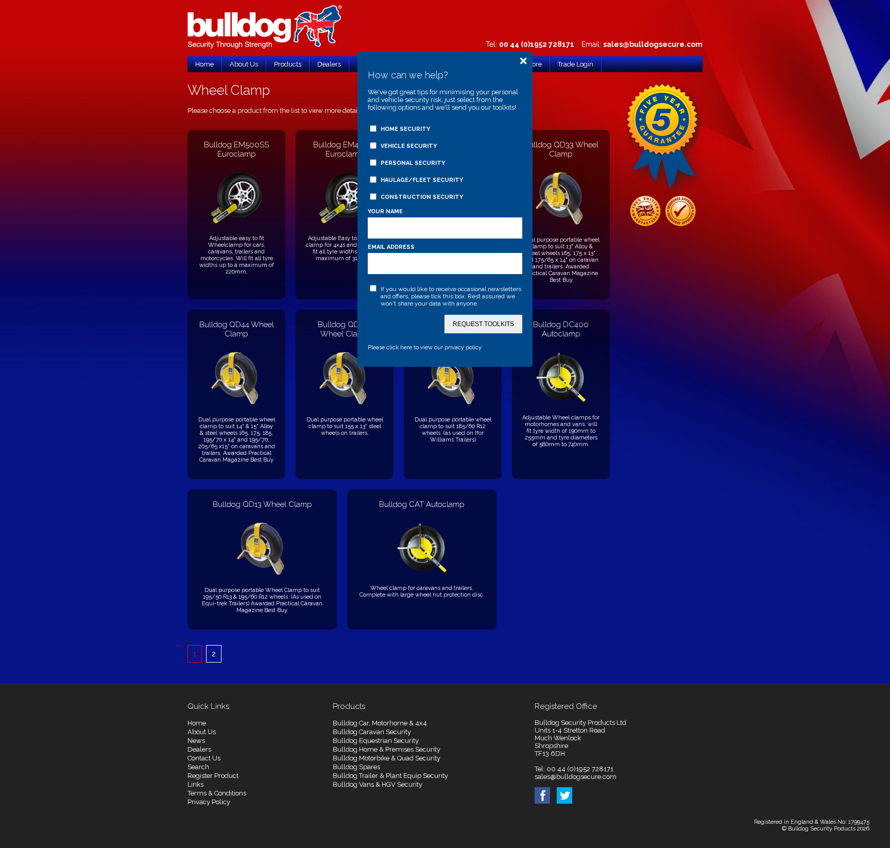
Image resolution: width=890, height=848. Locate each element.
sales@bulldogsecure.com (653, 44)
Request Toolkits (483, 324)
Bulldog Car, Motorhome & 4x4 (380, 723)
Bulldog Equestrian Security (376, 740)
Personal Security (413, 163)
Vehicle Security (409, 146)
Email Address (391, 247)
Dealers (199, 749)
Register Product (212, 775)
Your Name (385, 211)
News (196, 740)
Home (196, 723)
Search (198, 767)
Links (195, 784)
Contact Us (203, 758)
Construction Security (422, 197)
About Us (201, 732)
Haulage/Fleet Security (422, 180)
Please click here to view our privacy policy (425, 347)
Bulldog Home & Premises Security (386, 749)
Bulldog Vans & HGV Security (377, 784)
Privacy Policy (208, 802)
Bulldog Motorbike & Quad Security (386, 758)
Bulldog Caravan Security (372, 732)
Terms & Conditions (216, 793)
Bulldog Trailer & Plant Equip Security (390, 775)
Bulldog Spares (356, 767)
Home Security (405, 129)
